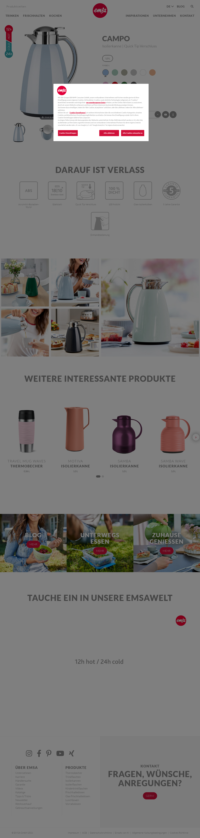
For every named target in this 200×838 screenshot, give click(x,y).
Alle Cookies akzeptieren (133, 133)
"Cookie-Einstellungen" (77, 113)
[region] (101, 112)
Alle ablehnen (109, 133)
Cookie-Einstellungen (67, 133)
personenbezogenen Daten (95, 102)
